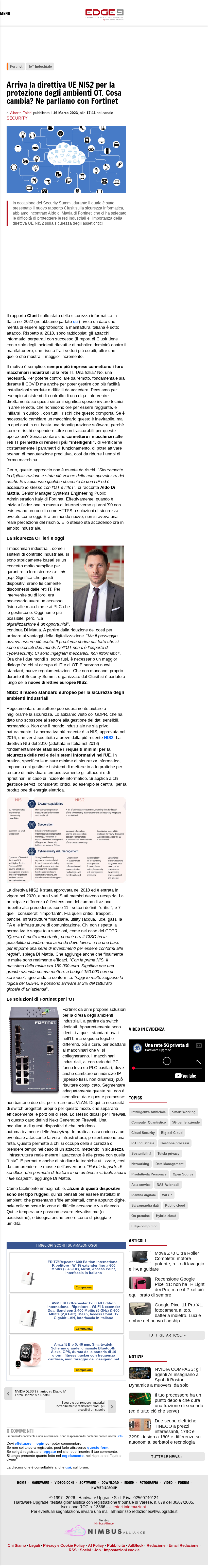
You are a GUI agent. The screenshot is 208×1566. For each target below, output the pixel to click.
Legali (34, 1545)
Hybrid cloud (166, 1216)
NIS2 (108, 737)
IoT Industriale (142, 1143)
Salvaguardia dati (145, 1205)
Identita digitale (143, 1195)
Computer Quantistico (148, 1122)
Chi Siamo (17, 1545)
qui (76, 321)
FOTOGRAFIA (149, 1482)
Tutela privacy (168, 1153)
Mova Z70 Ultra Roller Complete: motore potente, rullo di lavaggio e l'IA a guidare (166, 1261)
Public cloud (175, 1205)
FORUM (183, 1482)
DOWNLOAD (110, 1482)
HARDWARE (40, 1482)
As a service (140, 1185)
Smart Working (184, 1112)
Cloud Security (143, 1133)
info (120, 1436)
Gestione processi (175, 1143)
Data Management (169, 1164)
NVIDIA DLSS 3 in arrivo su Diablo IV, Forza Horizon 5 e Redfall (40, 1393)
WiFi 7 (167, 1195)
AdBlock (135, 1545)
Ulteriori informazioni (127, 1507)
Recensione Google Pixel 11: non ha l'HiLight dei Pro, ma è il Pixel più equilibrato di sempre (166, 1287)
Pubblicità (116, 1545)
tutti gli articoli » (167, 1335)
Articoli (137, 1241)
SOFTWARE (87, 1482)
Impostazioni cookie (122, 1550)
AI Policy (96, 1545)
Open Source (183, 1174)
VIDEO (168, 1482)
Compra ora (84, 1287)
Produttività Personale (148, 1174)
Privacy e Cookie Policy (64, 1545)
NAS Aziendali (168, 1185)
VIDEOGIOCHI (64, 1482)
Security (17, 118)
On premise (140, 1216)
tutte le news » (167, 1457)
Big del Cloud (172, 1133)
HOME (21, 1482)
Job (97, 1550)
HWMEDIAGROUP (104, 1488)
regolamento (73, 1456)
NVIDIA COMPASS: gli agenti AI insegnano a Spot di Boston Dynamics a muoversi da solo (165, 1377)
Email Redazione (183, 1545)
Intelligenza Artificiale (148, 1112)
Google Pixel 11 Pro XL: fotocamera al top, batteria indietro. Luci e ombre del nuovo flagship (166, 1312)
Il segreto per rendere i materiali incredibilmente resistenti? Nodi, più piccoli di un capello (80, 1406)
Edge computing (144, 1226)
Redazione (156, 1545)
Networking (140, 1164)
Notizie (136, 1357)
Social (85, 1550)
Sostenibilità (141, 1153)
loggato (49, 1451)
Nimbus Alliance (104, 1523)
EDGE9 (129, 1482)
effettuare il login (29, 1443)
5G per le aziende (186, 1122)
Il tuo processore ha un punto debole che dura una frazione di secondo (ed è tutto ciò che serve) (166, 1403)
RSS (73, 1550)
